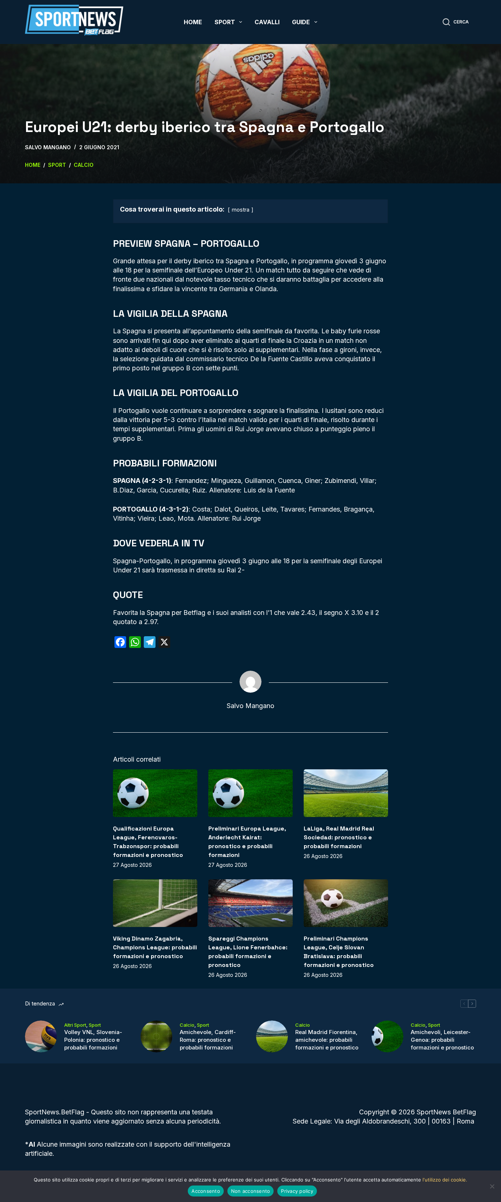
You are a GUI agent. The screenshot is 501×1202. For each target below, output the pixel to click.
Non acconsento (250, 1191)
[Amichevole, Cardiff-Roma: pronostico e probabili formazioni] (156, 1036)
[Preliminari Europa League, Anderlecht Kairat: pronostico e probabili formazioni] (250, 793)
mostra (240, 209)
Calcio (187, 1025)
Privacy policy (297, 1191)
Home (193, 22)
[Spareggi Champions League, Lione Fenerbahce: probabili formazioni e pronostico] (250, 903)
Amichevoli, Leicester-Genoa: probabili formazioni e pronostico (442, 1040)
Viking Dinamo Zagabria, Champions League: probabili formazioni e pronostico (155, 947)
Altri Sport (75, 1025)
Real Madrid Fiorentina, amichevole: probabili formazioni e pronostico (326, 1040)
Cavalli (267, 22)
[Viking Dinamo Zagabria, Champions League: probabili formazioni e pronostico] (155, 903)
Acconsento (205, 1191)
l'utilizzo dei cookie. (445, 1180)
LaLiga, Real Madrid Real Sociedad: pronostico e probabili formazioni (339, 837)
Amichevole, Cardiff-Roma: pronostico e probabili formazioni (208, 1040)
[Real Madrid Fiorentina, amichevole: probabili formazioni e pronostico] (272, 1036)
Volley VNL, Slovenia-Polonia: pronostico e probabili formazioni (93, 1040)
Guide (301, 22)
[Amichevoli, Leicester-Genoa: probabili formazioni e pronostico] (387, 1036)
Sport (225, 22)
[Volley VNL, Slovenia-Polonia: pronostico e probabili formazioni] (41, 1036)
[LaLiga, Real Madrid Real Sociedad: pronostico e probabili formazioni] (346, 793)
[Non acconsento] (491, 1186)
